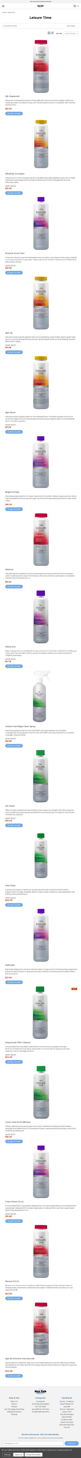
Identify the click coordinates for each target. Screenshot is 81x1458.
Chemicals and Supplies (40, 1404)
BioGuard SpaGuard (66, 1425)
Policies (14, 1407)
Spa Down (10, 412)
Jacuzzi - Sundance (67, 1401)
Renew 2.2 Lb (12, 1281)
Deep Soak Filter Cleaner (18, 1042)
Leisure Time (67, 1412)
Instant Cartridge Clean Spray (20, 726)
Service (14, 1404)
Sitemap (14, 1414)
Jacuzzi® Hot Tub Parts (40, 1409)
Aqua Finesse (67, 1417)
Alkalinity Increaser (15, 174)
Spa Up (9, 333)
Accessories (40, 1401)
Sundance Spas (66, 1420)
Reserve (9, 569)
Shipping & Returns (14, 1412)
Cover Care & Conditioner (18, 1122)
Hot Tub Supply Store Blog (14, 1409)
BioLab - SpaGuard (67, 1409)
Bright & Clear (12, 492)
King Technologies (67, 1414)
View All (67, 1427)
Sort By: (59, 33)
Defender (10, 965)
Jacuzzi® (66, 1407)
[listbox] (71, 33)
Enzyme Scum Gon (15, 253)
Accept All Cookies (33, 1454)
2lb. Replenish (12, 96)
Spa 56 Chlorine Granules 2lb (19, 1358)
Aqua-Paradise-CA (66, 1404)
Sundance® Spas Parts (40, 1412)
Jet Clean (10, 806)
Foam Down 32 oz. (14, 1202)
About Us (14, 1401)
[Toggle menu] (10, 6)
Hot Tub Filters (40, 1407)
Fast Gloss (10, 885)
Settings (7, 1454)
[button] (40, 25)
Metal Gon (10, 647)
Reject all (18, 1454)
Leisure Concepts (66, 1422)
